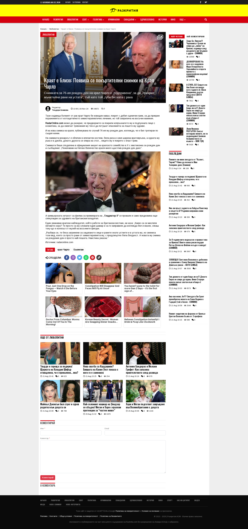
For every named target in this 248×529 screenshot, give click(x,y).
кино (173, 19)
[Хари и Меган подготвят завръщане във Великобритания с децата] (146, 402)
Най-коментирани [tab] (195, 36)
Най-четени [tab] (177, 36)
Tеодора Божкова (60, 110)
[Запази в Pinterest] (92, 257)
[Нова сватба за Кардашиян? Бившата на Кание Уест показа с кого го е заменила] (103, 364)
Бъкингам (79, 249)
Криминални (114, 19)
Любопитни (72, 19)
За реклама (76, 2)
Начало (68, 2)
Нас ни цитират (183, 500)
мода (42, 504)
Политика (97, 19)
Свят (84, 19)
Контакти (53, 516)
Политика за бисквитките (111, 516)
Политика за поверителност (128, 511)
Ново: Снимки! (55, 504)
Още (182, 19)
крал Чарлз (63, 249)
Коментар (45, 438)
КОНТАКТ (85, 2)
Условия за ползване (151, 511)
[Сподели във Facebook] (66, 257)
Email (107, 428)
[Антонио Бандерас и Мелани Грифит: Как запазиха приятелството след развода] (146, 364)
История (162, 19)
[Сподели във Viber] (73, 257)
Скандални (129, 19)
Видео (197, 500)
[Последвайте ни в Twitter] (206, 2)
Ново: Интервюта (73, 504)
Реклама (43, 516)
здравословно (147, 19)
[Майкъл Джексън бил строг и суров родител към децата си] (60, 402)
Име (42, 428)
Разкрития (58, 19)
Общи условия (66, 516)
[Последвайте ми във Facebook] (201, 2)
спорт (169, 500)
